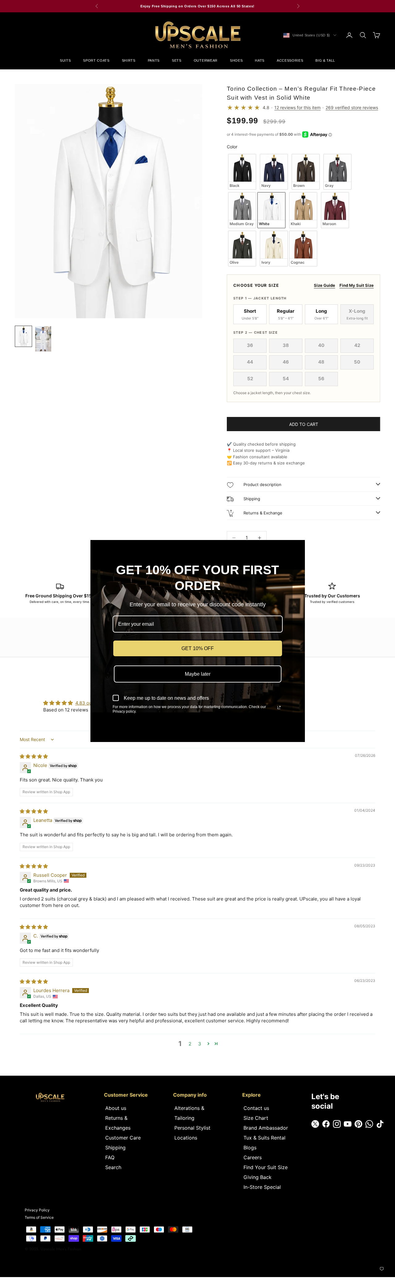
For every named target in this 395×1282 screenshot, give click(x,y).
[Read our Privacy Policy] (279, 707)
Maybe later (197, 674)
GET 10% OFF (197, 648)
